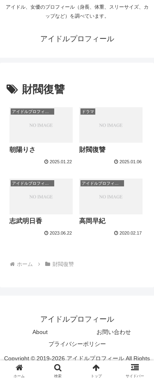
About (40, 332)
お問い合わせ (114, 332)
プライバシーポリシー (77, 344)
